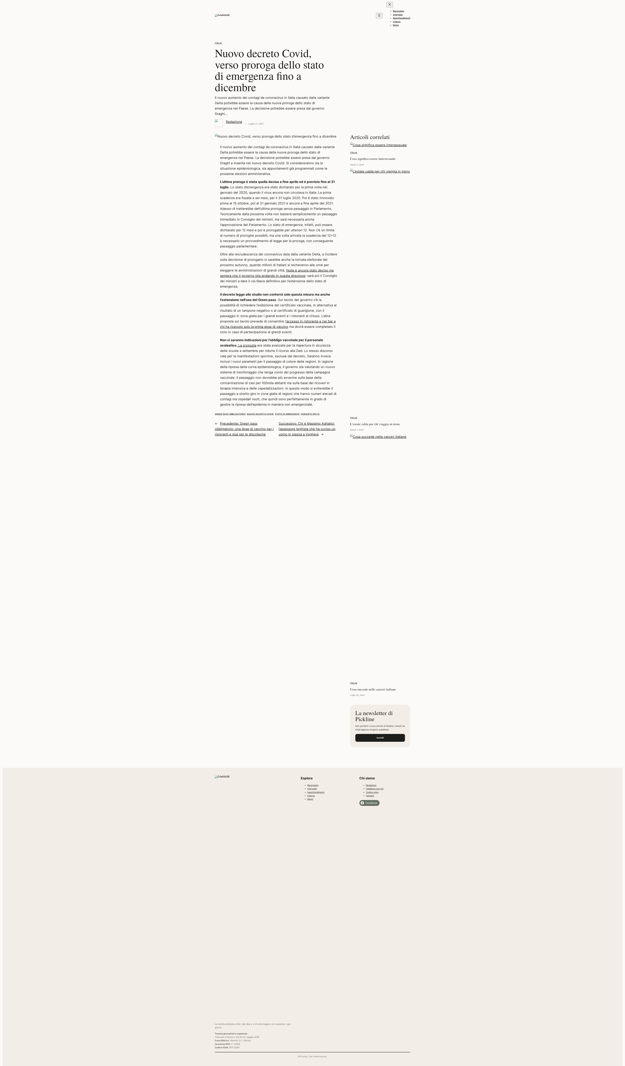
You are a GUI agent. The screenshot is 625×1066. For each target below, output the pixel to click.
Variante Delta (310, 414)
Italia (218, 43)
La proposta (246, 345)
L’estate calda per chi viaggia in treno (375, 424)
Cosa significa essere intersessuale (373, 158)
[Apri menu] (379, 15)
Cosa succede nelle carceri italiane (373, 689)
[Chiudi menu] (389, 4)
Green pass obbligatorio (230, 414)
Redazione (234, 122)
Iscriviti (380, 737)
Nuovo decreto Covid (260, 414)
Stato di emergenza (287, 414)
